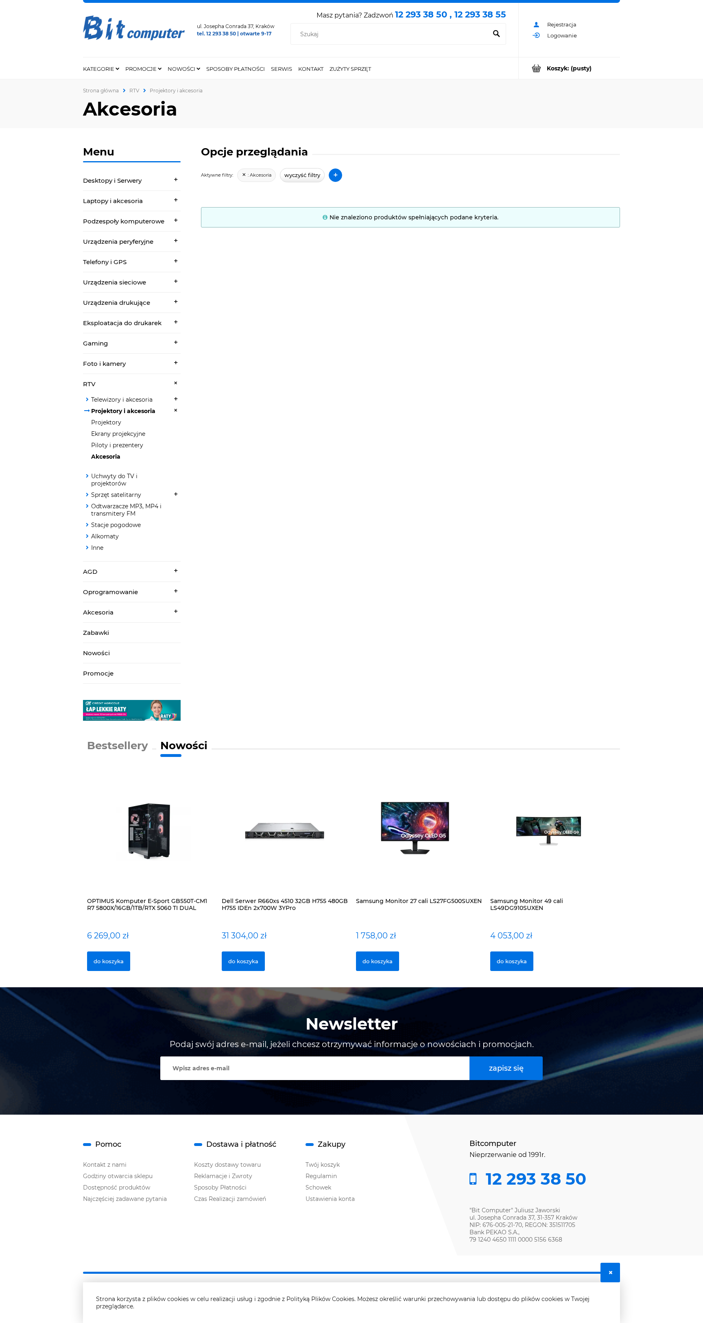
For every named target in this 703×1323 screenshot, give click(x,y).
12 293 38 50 (533, 1179)
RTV (89, 384)
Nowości (96, 653)
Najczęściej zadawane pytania (125, 1199)
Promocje (98, 673)
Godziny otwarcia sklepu (118, 1176)
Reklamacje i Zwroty (223, 1176)
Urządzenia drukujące (116, 302)
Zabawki (96, 632)
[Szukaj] (496, 34)
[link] (132, 710)
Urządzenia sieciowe (114, 282)
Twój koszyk (323, 1164)
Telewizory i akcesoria (122, 399)
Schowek (318, 1187)
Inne (97, 547)
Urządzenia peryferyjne (118, 241)
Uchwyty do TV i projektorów (114, 479)
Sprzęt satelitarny (116, 495)
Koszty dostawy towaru (227, 1164)
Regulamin (321, 1176)
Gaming (95, 343)
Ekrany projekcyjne (118, 433)
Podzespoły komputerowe (123, 221)
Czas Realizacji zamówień (230, 1199)
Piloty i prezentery (117, 445)
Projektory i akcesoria (123, 411)
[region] (132, 710)
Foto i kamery (104, 363)
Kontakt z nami (105, 1164)
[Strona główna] (134, 30)
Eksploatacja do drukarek (122, 323)
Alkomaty (105, 536)
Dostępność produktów (116, 1187)
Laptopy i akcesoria (113, 201)
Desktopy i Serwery (112, 180)
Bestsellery (117, 745)
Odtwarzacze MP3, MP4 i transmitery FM (126, 510)
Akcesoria (105, 456)
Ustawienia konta (330, 1199)
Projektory (106, 422)
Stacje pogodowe (116, 525)
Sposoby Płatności (220, 1187)
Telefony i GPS (105, 262)
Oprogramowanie (110, 592)
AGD (90, 571)
